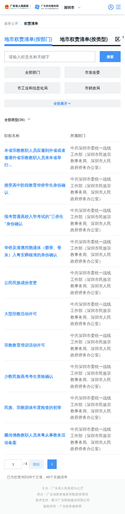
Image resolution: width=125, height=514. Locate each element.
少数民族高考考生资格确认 (28, 376)
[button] (118, 7)
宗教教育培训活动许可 (24, 345)
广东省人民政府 (16, 6)
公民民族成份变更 (20, 282)
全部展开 (60, 103)
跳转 (36, 463)
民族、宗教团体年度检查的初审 (32, 407)
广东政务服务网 (46, 6)
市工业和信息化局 (32, 88)
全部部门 (32, 72)
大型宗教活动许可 (20, 313)
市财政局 (92, 88)
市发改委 (92, 72)
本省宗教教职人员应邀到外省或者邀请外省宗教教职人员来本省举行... (34, 157)
